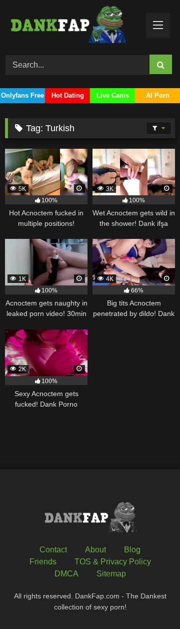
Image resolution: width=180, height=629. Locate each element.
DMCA (66, 573)
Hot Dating (68, 95)
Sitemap (111, 573)
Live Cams (112, 95)
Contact (53, 549)
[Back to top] (149, 599)
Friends (43, 561)
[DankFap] (73, 26)
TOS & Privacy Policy (112, 561)
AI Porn (158, 95)
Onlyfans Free (22, 95)
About (95, 549)
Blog (132, 549)
